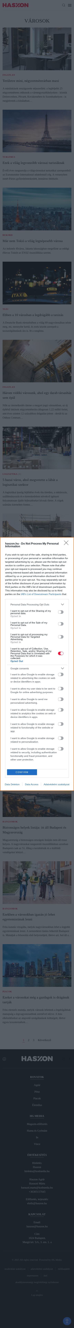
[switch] (61, 612)
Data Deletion (12, 784)
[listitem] (37, 604)
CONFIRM (22, 772)
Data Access (31, 784)
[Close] (67, 544)
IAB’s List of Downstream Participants (41, 594)
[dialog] (37, 664)
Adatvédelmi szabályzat (56, 784)
